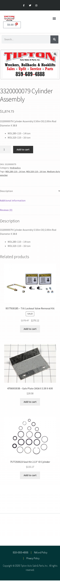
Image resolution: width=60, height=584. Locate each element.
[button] (54, 18)
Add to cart (23, 149)
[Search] (54, 39)
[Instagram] (36, 5)
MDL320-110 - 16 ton (36, 171)
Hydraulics (15, 167)
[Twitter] (30, 5)
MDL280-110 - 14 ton (15, 171)
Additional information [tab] (12, 200)
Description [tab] (6, 191)
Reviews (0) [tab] (6, 210)
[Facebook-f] (24, 5)
